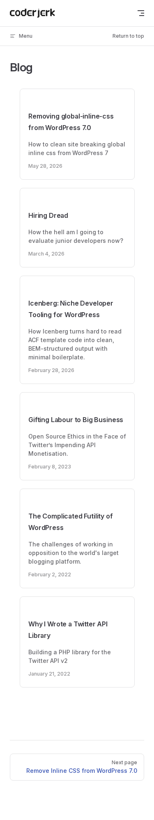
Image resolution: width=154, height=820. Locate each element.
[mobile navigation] (141, 13)
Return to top (128, 36)
